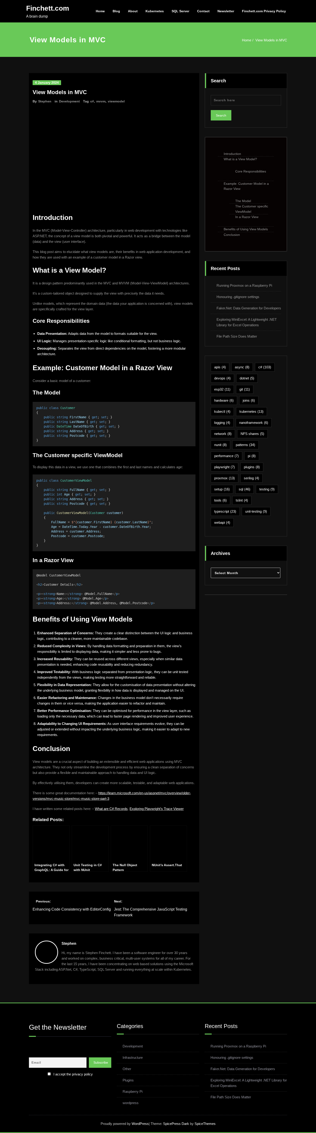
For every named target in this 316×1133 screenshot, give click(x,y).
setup (222, 489)
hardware (224, 400)
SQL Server (180, 11)
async (242, 367)
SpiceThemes (205, 1124)
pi (252, 456)
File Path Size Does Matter (237, 336)
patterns (245, 445)
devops (222, 378)
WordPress (140, 1124)
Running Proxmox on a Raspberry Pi (244, 285)
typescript (225, 511)
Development (69, 101)
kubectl (222, 411)
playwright (224, 467)
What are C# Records (111, 809)
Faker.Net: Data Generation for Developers (249, 308)
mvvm (100, 101)
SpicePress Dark (176, 1124)
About (133, 11)
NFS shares (252, 434)
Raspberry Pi (133, 1091)
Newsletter (225, 11)
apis (220, 367)
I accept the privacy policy (73, 1074)
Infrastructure (133, 1057)
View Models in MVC (271, 40)
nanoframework (253, 423)
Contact (203, 11)
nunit (220, 445)
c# (92, 101)
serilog (251, 478)
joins (249, 400)
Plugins (128, 1080)
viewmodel (116, 101)
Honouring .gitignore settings (238, 297)
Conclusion (232, 235)
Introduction (232, 154)
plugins (252, 467)
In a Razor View (246, 217)
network (223, 434)
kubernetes (251, 411)
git (244, 389)
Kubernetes (155, 11)
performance (226, 456)
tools (220, 500)
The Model (243, 201)
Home (100, 11)
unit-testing (256, 511)
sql (244, 489)
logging (222, 423)
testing (267, 489)
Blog (116, 11)
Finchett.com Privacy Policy (264, 11)
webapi (222, 522)
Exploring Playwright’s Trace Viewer (157, 809)
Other (127, 1069)
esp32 (222, 389)
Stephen (44, 101)
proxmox (224, 478)
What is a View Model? (240, 159)
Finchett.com (47, 8)
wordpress (131, 1103)
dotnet (247, 378)
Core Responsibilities (250, 171)
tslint (242, 500)
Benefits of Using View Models (246, 229)
